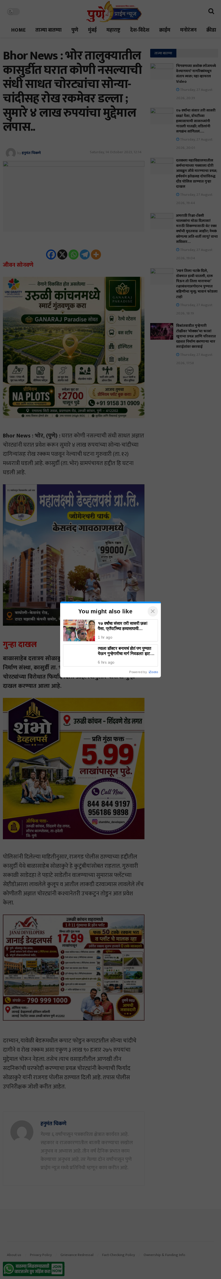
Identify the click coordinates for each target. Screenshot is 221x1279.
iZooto (153, 672)
